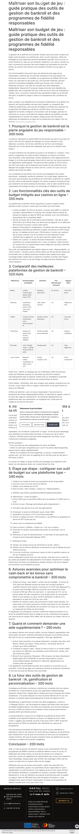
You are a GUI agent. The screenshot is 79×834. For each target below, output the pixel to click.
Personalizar (25, 424)
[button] (41, 4)
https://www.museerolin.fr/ (25, 122)
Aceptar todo (53, 424)
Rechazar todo (39, 424)
